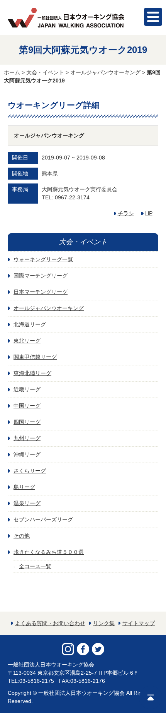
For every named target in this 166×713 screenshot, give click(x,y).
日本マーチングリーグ (41, 292)
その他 (22, 536)
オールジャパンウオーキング (105, 72)
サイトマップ (138, 623)
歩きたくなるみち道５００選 (49, 552)
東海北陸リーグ (32, 373)
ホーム (12, 72)
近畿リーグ (27, 389)
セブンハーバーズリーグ (43, 519)
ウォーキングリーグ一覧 (43, 259)
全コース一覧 (35, 566)
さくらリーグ (30, 471)
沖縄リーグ (27, 454)
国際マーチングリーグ (41, 276)
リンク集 (104, 623)
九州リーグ (27, 438)
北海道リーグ (30, 324)
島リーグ (24, 487)
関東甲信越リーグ (35, 357)
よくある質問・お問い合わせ (50, 623)
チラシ (126, 213)
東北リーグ (27, 341)
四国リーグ (27, 422)
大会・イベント (45, 72)
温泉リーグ (27, 503)
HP (148, 213)
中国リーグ (27, 406)
